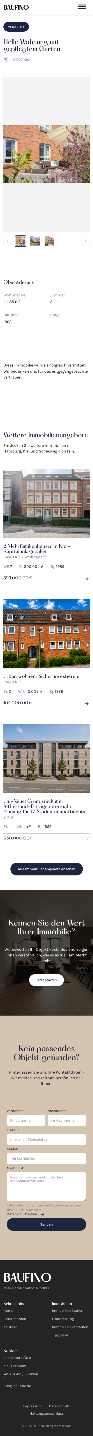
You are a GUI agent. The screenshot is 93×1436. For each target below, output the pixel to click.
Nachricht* (16, 1168)
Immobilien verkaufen (70, 1327)
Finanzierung (63, 1319)
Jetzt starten (46, 980)
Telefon (12, 1149)
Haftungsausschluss (47, 1413)
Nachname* (57, 1111)
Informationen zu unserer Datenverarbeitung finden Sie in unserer (44, 1209)
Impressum (32, 1406)
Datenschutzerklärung (25, 1214)
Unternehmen (14, 1319)
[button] (82, 7)
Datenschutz (59, 1406)
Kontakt (10, 1327)
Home (8, 1310)
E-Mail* (13, 1130)
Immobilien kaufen (67, 1310)
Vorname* (15, 1111)
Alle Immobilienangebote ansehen (46, 869)
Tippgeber (60, 1335)
